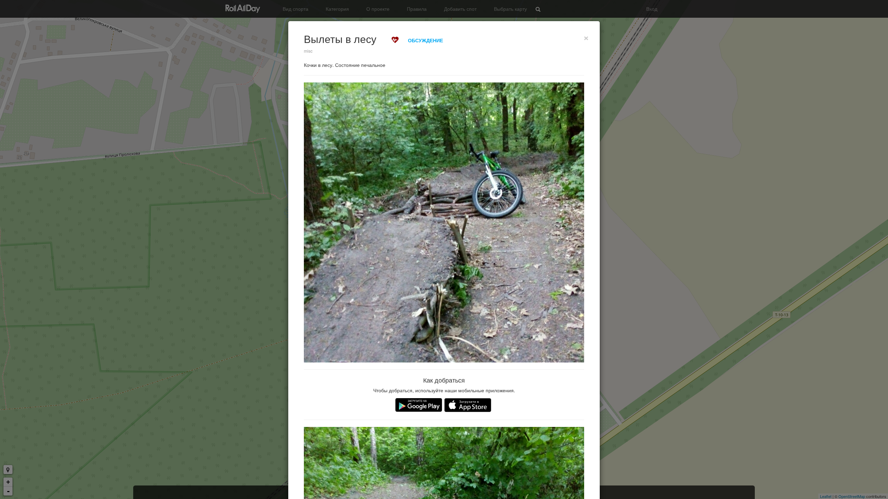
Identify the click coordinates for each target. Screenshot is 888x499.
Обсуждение (425, 40)
